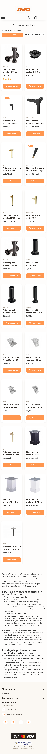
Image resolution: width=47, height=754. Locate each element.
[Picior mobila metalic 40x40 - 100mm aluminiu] (12, 484)
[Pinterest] (13, 722)
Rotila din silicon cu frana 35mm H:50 (11, 358)
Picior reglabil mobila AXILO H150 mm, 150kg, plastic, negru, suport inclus (34, 311)
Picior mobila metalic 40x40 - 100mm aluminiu (10, 500)
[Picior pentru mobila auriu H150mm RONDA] (12, 153)
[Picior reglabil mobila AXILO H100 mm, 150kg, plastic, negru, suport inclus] (35, 247)
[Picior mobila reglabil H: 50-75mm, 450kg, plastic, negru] (35, 54)
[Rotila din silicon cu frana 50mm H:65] (12, 389)
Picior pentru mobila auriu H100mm (35, 216)
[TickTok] (21, 722)
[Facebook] (5, 722)
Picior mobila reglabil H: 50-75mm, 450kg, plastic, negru (32, 70)
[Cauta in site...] (42, 16)
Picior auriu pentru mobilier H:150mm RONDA (11, 453)
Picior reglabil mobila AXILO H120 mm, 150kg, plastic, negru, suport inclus (11, 311)
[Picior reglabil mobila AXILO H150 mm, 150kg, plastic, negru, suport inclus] (35, 295)
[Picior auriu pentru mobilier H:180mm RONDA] (12, 200)
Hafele (5, 66)
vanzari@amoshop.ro (14, 714)
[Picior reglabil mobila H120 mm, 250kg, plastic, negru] (12, 54)
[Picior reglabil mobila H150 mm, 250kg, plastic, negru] (12, 247)
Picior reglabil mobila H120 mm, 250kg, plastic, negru (10, 70)
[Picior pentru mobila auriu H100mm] (35, 200)
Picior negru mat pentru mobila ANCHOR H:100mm (11, 121)
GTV (27, 66)
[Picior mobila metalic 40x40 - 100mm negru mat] (35, 437)
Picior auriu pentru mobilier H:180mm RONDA (11, 216)
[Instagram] (28, 722)
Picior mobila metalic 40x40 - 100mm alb (33, 500)
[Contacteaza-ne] (29, 17)
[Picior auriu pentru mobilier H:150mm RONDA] (12, 437)
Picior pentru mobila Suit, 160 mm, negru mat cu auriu (35, 169)
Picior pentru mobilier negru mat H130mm (34, 121)
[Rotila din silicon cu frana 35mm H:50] (12, 342)
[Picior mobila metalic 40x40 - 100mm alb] (35, 484)
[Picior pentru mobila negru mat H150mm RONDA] (12, 531)
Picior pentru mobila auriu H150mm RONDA (12, 169)
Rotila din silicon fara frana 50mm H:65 (34, 406)
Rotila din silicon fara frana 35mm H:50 (34, 358)
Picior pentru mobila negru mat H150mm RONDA (12, 548)
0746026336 (11, 710)
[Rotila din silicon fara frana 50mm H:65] (35, 389)
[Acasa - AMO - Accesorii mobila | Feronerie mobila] (23, 10)
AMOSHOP (30, 118)
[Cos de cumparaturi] (36, 16)
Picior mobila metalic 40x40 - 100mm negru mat (34, 453)
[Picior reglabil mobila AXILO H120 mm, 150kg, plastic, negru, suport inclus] (12, 295)
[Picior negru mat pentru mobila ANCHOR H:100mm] (12, 105)
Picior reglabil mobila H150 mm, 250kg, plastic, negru (10, 264)
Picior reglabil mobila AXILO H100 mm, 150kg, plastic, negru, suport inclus (34, 264)
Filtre (13, 35)
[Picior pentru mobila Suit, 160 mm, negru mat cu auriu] (35, 153)
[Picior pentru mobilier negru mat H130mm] (35, 105)
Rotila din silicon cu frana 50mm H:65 (11, 405)
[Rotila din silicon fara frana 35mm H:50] (35, 342)
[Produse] (3, 18)
